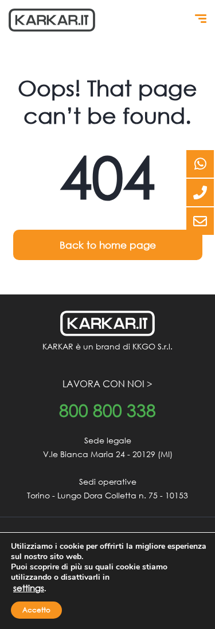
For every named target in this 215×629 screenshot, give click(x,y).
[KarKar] (52, 20)
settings (28, 588)
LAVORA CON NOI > (107, 384)
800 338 (107, 410)
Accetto (36, 610)
